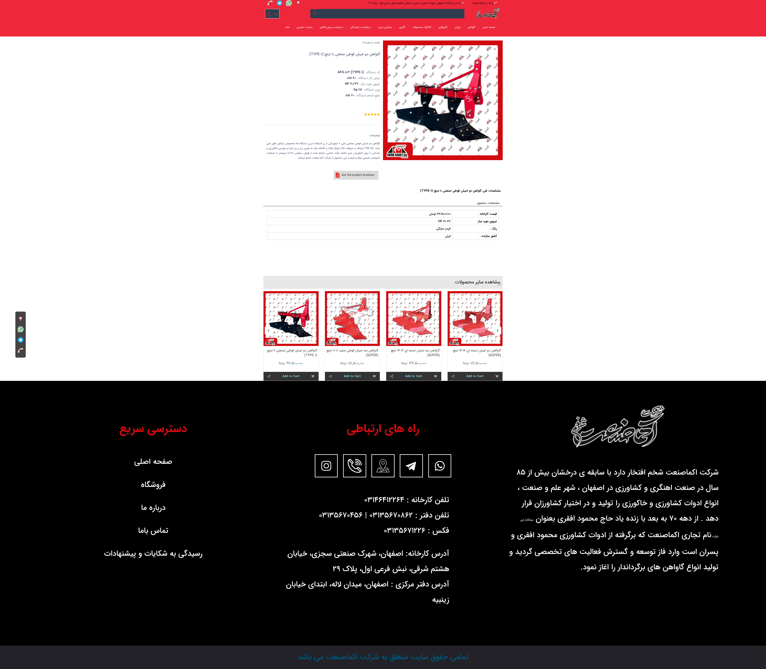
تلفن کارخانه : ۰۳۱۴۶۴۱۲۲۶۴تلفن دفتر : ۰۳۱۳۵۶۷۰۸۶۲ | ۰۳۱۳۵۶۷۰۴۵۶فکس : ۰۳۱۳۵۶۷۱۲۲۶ (384, 515)
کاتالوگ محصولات (421, 27)
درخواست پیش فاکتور (331, 27)
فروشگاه (153, 485)
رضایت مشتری (305, 27)
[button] (497, 330)
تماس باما (153, 531)
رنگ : (493, 228)
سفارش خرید (385, 27)
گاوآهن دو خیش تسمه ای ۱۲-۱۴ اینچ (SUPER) (477, 353)
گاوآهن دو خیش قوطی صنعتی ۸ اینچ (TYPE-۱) (292, 353)
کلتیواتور (442, 27)
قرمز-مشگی (443, 228)
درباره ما (153, 508)
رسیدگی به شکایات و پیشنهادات (153, 554)
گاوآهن (471, 27)
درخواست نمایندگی (360, 27)
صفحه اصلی (488, 27)
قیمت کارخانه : (487, 214)
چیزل (457, 27)
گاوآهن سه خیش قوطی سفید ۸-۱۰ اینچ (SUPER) (352, 353)
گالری (402, 27)
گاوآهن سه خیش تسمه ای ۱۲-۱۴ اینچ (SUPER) (415, 353)
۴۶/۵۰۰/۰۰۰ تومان (440, 214)
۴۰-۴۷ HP (444, 221)
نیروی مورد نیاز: (487, 221)
